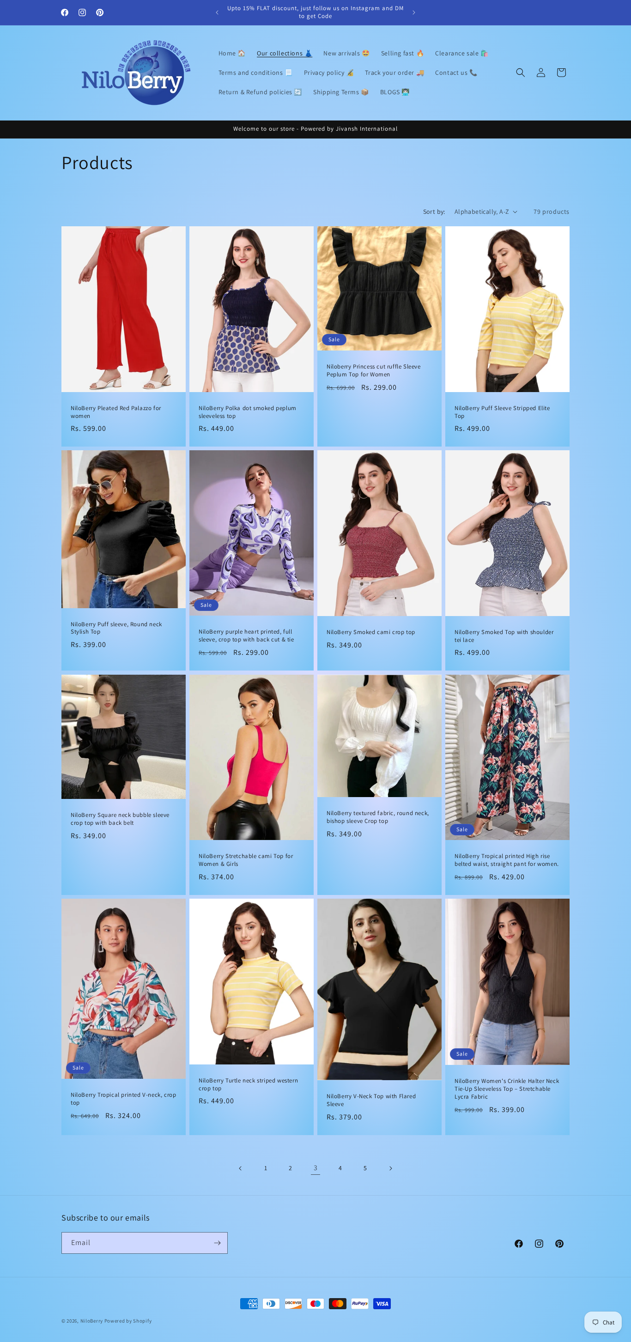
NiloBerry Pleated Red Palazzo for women (116, 411)
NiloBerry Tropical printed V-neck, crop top (123, 1098)
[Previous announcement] (217, 12)
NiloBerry (91, 1321)
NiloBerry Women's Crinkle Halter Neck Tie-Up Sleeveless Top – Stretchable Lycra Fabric (507, 1088)
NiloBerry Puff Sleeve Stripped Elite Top (502, 411)
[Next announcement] (414, 12)
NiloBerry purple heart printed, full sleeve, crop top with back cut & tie (246, 636)
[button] (520, 72)
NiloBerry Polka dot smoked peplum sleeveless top (248, 411)
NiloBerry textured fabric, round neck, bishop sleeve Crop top (378, 817)
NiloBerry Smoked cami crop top (371, 632)
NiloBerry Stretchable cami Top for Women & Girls (246, 860)
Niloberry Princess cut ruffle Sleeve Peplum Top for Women (374, 370)
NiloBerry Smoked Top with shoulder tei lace (504, 636)
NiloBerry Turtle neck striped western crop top (248, 1084)
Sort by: (434, 211)
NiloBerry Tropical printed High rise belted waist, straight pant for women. (507, 860)
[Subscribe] (217, 1243)
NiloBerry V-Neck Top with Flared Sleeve (371, 1100)
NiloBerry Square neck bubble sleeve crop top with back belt (120, 819)
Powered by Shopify (128, 1321)
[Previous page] (241, 1168)
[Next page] (390, 1168)
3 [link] (316, 1168)
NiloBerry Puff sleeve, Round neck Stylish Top (116, 628)
